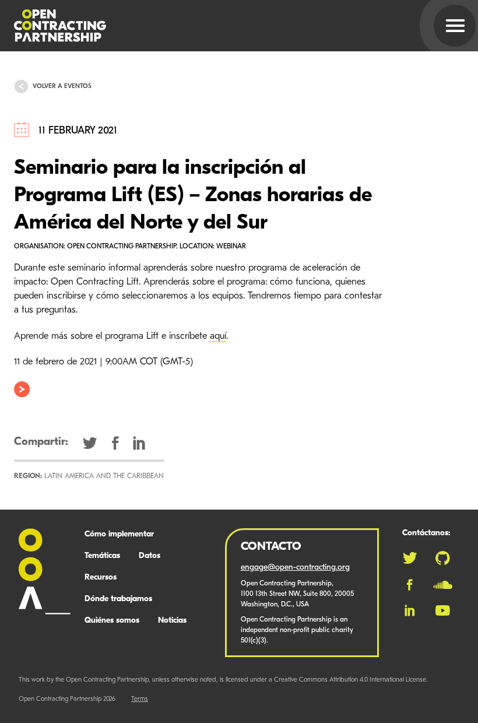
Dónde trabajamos (118, 599)
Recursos (101, 577)
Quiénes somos (112, 620)
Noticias (172, 620)
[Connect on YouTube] (442, 610)
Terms (139, 699)
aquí (218, 336)
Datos (149, 556)
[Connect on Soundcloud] (442, 584)
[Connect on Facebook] (409, 585)
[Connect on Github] (442, 558)
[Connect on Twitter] (409, 558)
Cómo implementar (119, 534)
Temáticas (102, 556)
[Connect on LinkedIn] (410, 610)
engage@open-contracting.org (295, 567)
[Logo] (225, 25)
